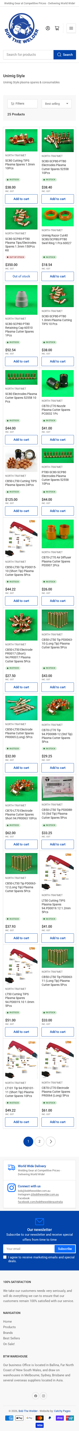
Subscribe (65, 1249)
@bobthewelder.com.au (45, 1194)
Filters (20, 103)
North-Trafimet (15, 155)
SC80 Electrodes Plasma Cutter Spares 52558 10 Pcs (21, 397)
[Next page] (50, 1141)
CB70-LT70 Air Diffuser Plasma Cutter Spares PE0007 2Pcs (56, 561)
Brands (8, 1333)
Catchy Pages (62, 1411)
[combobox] (39, 54)
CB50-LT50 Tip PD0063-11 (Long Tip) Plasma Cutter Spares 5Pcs (57, 980)
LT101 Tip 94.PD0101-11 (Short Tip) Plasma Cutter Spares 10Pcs (19, 1091)
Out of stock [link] (21, 276)
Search (68, 55)
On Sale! (9, 1344)
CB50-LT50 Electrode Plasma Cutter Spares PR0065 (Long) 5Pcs (19, 733)
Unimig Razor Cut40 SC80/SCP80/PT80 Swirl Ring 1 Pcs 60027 (56, 239)
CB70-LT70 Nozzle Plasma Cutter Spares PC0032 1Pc (56, 409)
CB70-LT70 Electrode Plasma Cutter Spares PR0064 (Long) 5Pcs (56, 1091)
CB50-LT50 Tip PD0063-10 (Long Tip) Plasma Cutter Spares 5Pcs (57, 643)
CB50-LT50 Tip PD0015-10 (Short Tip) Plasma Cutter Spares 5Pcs (20, 570)
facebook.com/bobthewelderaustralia (40, 1201)
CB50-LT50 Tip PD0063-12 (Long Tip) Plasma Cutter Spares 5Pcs (20, 887)
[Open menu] (71, 28)
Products (9, 1327)
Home (7, 1321)
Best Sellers (11, 1338)
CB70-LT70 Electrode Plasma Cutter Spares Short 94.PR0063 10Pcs (21, 814)
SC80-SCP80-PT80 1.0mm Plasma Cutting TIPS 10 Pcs (57, 320)
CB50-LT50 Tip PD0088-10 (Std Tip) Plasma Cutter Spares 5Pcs (57, 813)
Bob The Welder (28, 1411)
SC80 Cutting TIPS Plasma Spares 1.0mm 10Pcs (20, 164)
